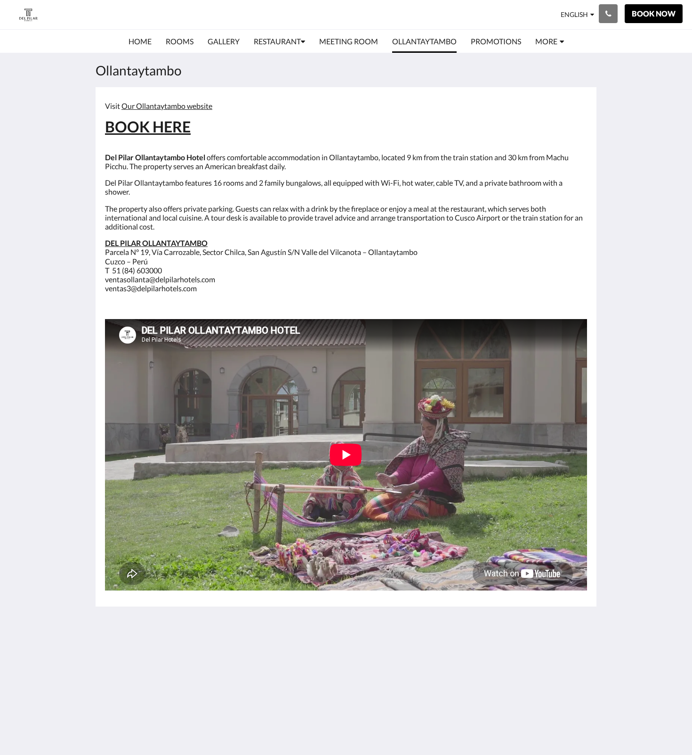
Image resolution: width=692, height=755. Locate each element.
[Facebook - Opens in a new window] (551, 653)
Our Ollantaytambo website (166, 105)
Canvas (575, 727)
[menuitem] (140, 41)
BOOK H (134, 126)
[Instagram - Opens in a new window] (577, 653)
